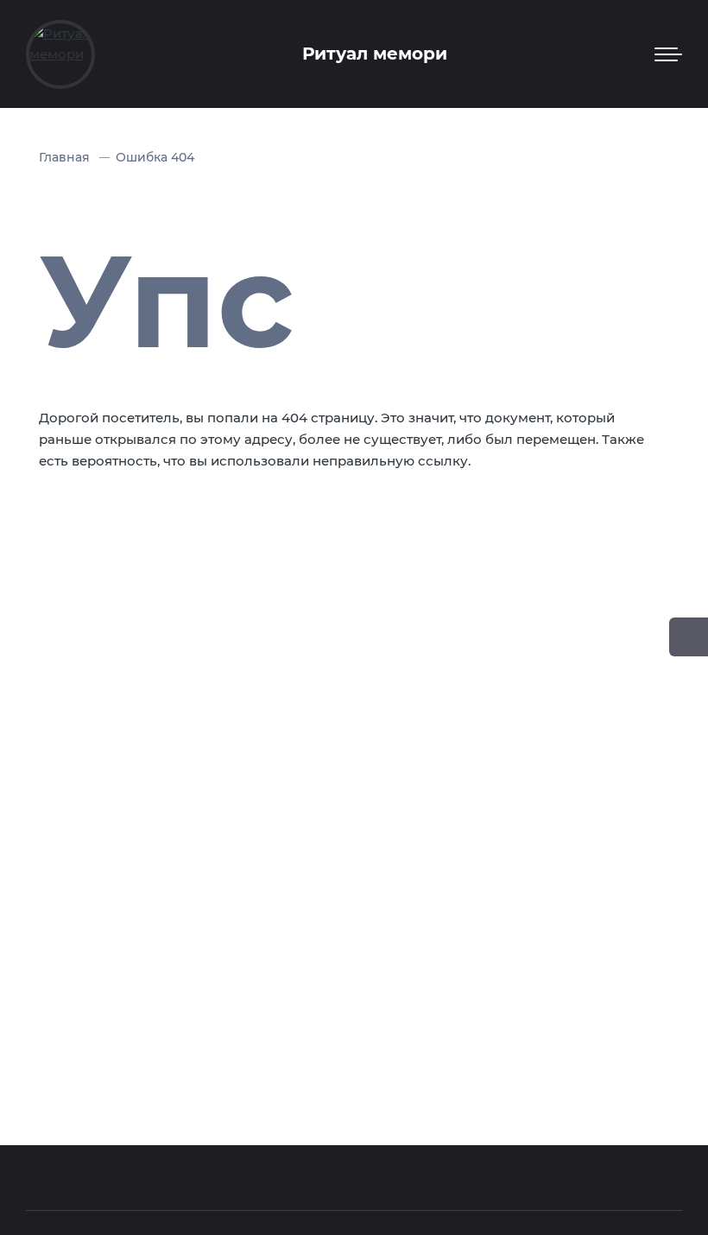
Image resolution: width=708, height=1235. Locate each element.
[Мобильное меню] (668, 54)
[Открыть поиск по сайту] (688, 637)
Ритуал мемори (374, 53)
